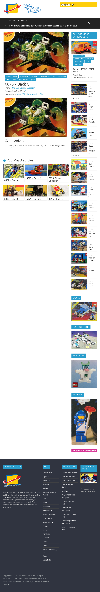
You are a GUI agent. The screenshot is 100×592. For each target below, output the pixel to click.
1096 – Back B (56, 198)
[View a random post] (94, 23)
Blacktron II (24, 77)
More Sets (47, 560)
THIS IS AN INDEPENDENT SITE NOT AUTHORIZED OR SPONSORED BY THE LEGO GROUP (41, 26)
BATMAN (46, 480)
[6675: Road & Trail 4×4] (79, 129)
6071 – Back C (33, 198)
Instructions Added (59, 77)
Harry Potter (47, 510)
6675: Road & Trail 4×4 (92, 134)
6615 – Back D (33, 178)
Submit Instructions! (69, 473)
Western (46, 556)
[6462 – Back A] (14, 166)
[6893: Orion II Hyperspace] (79, 228)
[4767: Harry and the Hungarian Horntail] (79, 142)
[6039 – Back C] (14, 186)
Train (45, 542)
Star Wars (46, 534)
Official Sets (79, 59)
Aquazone (46, 476)
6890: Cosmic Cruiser (91, 176)
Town (88, 62)
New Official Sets (68, 480)
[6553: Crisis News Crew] (79, 241)
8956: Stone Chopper (55, 179)
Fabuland (46, 506)
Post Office (89, 59)
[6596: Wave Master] (79, 202)
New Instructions (68, 476)
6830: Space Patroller (92, 120)
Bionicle (46, 484)
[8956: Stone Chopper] (58, 166)
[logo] (12, 472)
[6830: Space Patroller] (79, 116)
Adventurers (47, 473)
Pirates (45, 526)
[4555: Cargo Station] (79, 103)
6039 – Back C (11, 198)
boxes (5, 497)
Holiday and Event (50, 514)
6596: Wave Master (91, 205)
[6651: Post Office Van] (84, 42)
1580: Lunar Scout (91, 283)
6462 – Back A (11, 180)
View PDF (21, 94)
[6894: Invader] (79, 267)
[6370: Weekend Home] (79, 254)
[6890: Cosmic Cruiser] (79, 173)
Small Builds (23, 80)
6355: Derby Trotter (91, 164)
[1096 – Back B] (58, 186)
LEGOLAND (47, 518)
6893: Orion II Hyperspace (92, 232)
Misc (44, 564)
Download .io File (35, 94)
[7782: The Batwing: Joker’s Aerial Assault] (79, 85)
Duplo (45, 502)
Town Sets (78, 64)
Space (32, 80)
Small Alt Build (11, 80)
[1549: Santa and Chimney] (79, 186)
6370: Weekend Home (92, 257)
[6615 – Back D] (36, 166)
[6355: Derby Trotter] (79, 160)
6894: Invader (91, 269)
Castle (45, 499)
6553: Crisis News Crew (91, 246)
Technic (46, 538)
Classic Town (79, 56)
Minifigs (65, 491)
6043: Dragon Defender (92, 219)
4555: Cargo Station (91, 106)
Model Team (48, 522)
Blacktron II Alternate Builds (40, 77)
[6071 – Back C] (36, 186)
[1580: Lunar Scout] (79, 280)
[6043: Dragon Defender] (79, 214)
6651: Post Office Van (84, 70)
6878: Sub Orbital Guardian (22, 88)
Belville (45, 488)
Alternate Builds (11, 77)
